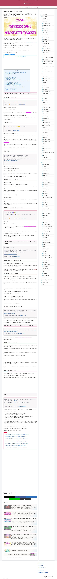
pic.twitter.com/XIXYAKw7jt (12, 254)
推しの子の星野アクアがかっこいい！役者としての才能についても (16, 436)
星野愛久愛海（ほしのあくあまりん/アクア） (13, 79)
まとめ (5, 90)
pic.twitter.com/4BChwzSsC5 (21, 101)
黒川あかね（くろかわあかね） (10, 73)
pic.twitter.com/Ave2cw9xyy (12, 331)
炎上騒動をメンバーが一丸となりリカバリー (13, 85)
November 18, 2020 (16, 162)
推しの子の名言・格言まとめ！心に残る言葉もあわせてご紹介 (15, 445)
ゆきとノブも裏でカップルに (10, 89)
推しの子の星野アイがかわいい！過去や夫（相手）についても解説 (16, 441)
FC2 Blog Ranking (41, 570)
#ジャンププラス (9, 215)
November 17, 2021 (22, 218)
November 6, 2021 (21, 333)
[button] (25, 499)
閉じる (18, 70)
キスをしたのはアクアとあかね (10, 88)
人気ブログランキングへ (42, 567)
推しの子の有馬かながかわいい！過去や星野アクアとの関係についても (17, 434)
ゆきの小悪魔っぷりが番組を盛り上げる (12, 82)
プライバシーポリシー (51, 576)
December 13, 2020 (23, 315)
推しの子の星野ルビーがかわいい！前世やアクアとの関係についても (16, 438)
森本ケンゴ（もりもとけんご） (10, 78)
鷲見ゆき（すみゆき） (9, 76)
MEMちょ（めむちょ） (9, 74)
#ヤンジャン (22, 402)
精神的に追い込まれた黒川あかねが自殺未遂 (13, 84)
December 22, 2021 (22, 406)
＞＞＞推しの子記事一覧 (20, 56)
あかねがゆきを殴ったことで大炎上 (11, 83)
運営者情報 (45, 576)
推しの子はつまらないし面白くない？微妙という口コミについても (16, 447)
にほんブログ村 (40, 565)
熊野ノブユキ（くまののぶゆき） (11, 77)
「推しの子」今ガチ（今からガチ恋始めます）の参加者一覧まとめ (15, 72)
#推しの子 (14, 101)
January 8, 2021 (22, 104)
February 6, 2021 (16, 130)
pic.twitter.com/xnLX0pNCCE (13, 160)
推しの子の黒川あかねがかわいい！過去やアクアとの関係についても (16, 443)
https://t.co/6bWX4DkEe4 (16, 215)
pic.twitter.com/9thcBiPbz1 (10, 313)
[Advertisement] (20, 63)
